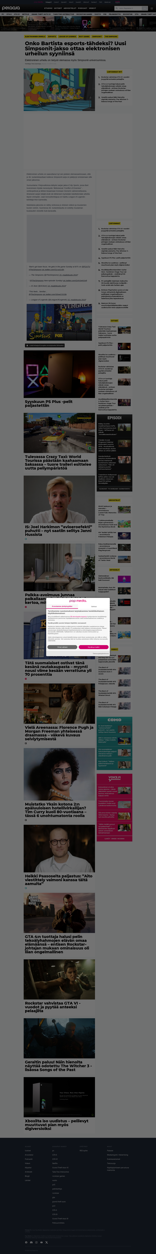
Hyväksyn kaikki (93, 647)
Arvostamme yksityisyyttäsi (62, 606)
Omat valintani (62, 647)
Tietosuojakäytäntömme (101, 653)
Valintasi (94, 606)
